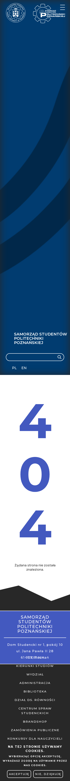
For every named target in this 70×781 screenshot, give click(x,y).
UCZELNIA (35, 657)
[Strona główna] (15, 12)
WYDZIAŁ (35, 674)
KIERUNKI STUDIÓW (35, 666)
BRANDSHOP (35, 721)
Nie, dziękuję (48, 774)
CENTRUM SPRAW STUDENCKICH (35, 711)
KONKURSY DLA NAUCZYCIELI (35, 738)
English (24, 368)
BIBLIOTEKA (35, 691)
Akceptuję (19, 774)
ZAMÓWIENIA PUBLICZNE (35, 730)
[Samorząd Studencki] (49, 13)
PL (14, 368)
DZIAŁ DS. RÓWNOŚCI (35, 700)
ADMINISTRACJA (35, 683)
